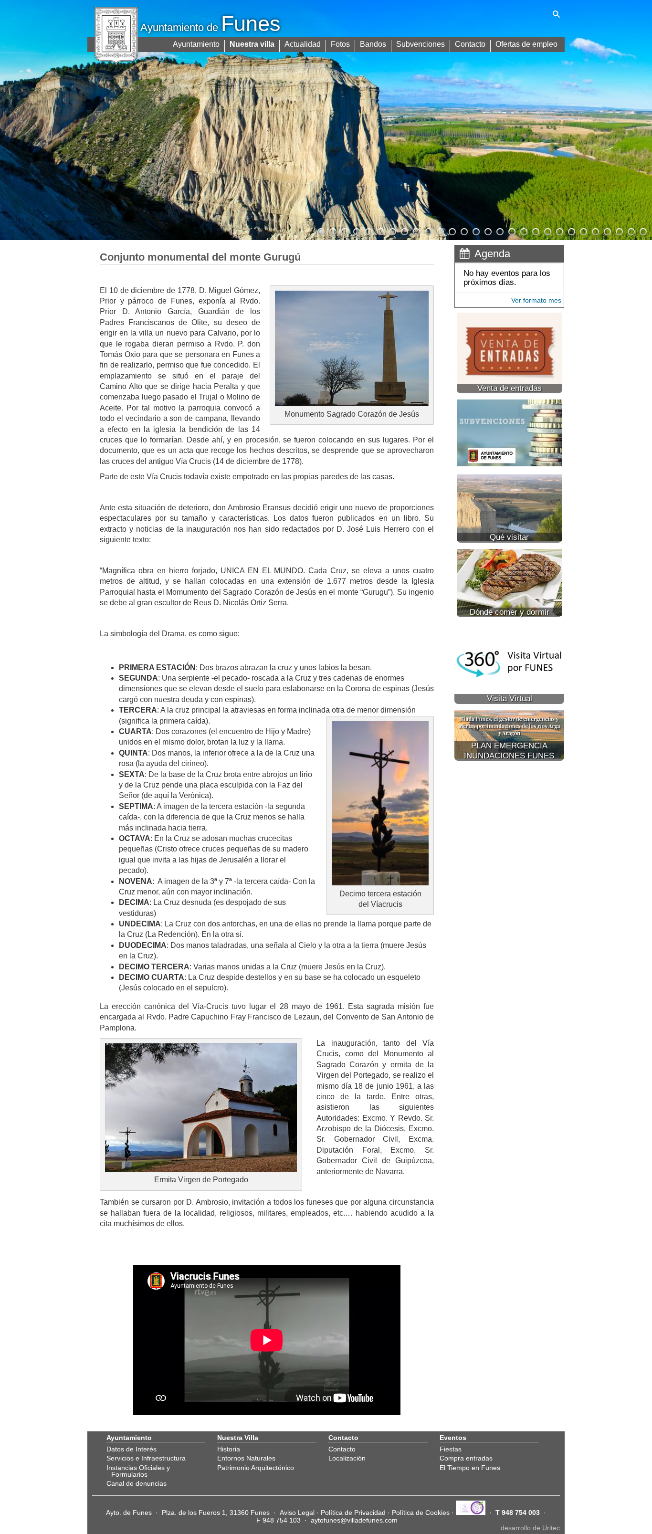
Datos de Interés (131, 1449)
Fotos (340, 44)
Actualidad (302, 44)
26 (618, 230)
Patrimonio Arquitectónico (255, 1467)
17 (511, 230)
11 (439, 230)
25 (606, 230)
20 (547, 230)
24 (594, 230)
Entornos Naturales (246, 1458)
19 (535, 230)
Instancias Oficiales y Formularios (138, 1471)
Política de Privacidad (353, 1512)
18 (523, 230)
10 (427, 230)
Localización (347, 1458)
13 (463, 230)
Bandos (373, 44)
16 (499, 230)
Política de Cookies (421, 1512)
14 (475, 230)
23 (583, 230)
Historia (228, 1449)
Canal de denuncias (136, 1483)
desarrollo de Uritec (530, 1528)
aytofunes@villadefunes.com (354, 1520)
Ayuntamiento (196, 44)
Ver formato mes (536, 300)
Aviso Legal (297, 1512)
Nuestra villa (252, 44)
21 (559, 230)
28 (642, 230)
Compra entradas (466, 1458)
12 (451, 230)
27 (630, 230)
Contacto (470, 44)
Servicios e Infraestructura (146, 1458)
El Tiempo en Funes (470, 1467)
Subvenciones (420, 44)
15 (487, 230)
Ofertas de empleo (526, 44)
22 (571, 230)
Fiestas (451, 1449)
